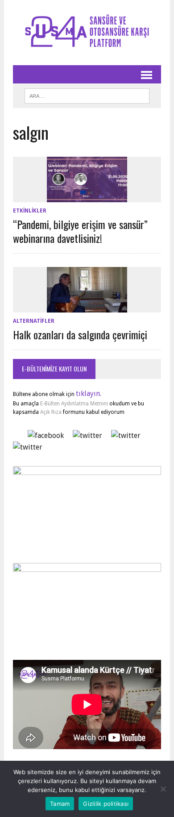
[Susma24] (87, 32)
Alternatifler (33, 321)
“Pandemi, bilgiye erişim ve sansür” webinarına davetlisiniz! (80, 231)
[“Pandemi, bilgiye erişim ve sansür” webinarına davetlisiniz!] (87, 196)
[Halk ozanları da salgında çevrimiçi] (87, 306)
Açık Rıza (50, 412)
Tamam (60, 803)
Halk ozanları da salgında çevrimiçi (80, 334)
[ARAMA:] (87, 94)
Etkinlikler (29, 211)
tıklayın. (88, 393)
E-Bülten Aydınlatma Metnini (74, 403)
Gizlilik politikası (105, 803)
